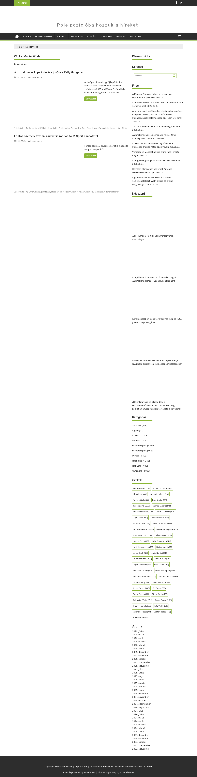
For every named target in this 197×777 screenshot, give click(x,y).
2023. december (140, 734)
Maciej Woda (99, 128)
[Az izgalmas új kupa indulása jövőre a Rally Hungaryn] (48, 82)
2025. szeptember (141, 662)
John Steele (45, 192)
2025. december (140, 651)
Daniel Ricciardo (165, 511)
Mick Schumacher (168, 576)
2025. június (138, 672)
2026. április (138, 638)
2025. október (139, 658)
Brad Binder (159, 500)
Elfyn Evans (140, 517)
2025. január (138, 689)
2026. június (138, 631)
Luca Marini (161, 564)
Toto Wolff (161, 606)
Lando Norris (159, 553)
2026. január (138, 648)
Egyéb (135, 430)
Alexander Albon (159, 494)
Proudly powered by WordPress (79, 772)
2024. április (138, 721)
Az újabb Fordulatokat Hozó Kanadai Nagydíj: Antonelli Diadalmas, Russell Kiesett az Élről (154, 279)
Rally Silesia (122, 128)
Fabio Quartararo (162, 523)
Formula (61, 36)
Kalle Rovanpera (161, 541)
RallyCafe (135, 36)
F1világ (91, 36)
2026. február (139, 644)
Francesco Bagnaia (167, 529)
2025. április (138, 679)
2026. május (138, 634)
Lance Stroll (140, 553)
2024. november (140, 696)
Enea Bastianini (160, 517)
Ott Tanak (159, 588)
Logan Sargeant (142, 564)
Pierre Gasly (159, 594)
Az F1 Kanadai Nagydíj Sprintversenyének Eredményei (152, 237)
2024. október (139, 700)
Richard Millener (112, 192)
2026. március (139, 641)
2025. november (140, 655)
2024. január (138, 731)
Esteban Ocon (141, 523)
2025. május (138, 676)
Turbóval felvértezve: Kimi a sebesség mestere (156, 126)
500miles (120, 36)
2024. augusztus (140, 707)
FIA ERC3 (43, 128)
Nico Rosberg (141, 582)
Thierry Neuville (142, 606)
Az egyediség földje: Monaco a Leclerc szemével (156, 160)
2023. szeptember (141, 745)
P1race (27, 36)
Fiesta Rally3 (53, 128)
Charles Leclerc (161, 505)
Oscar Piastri (141, 588)
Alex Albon (140, 494)
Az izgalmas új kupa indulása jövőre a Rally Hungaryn (49, 72)
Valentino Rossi (142, 611)
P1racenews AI (36, 77)
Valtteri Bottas (162, 611)
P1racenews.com (133, 766)
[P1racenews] (17, 36)
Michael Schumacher (144, 576)
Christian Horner (143, 511)
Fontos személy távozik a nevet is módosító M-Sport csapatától (56, 136)
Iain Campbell (73, 128)
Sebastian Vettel (142, 600)
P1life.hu (148, 766)
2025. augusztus (140, 665)
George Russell (142, 535)
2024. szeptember (141, 703)
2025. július (137, 669)
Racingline (77, 36)
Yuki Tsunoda (141, 617)
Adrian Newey (141, 488)
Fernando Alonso (143, 529)
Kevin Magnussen (143, 547)
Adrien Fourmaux (162, 488)
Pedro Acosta (141, 594)
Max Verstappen (165, 570)
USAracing (106, 36)
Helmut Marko (163, 535)
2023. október (139, 741)
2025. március (139, 683)
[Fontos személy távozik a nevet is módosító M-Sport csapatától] (48, 145)
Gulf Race (62, 128)
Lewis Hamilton (142, 558)
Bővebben (91, 99)
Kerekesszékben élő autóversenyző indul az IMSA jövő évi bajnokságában (157, 320)
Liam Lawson (162, 558)
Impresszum (81, 766)
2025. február (139, 686)
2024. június (138, 714)
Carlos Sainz (141, 505)
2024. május (138, 717)
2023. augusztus (140, 748)
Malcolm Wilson (69, 192)
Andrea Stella (141, 500)
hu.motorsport (43, 36)
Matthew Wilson (83, 192)
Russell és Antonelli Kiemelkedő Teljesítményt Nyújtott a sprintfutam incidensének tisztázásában (157, 362)
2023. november (140, 738)
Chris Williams (34, 192)
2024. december (140, 693)
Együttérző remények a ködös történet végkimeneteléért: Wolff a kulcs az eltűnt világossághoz (152, 181)
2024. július (137, 710)
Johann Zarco (141, 541)
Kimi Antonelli (164, 547)
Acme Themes (127, 772)
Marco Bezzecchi (142, 570)
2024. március (139, 724)
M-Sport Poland (86, 128)
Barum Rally (33, 128)
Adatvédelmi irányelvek (101, 766)
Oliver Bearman (161, 582)
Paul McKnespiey (98, 192)
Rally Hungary (111, 128)
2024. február (139, 728)
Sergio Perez (163, 600)
